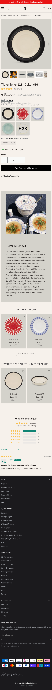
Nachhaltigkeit (6, 583)
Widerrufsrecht (6, 520)
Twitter (3, 616)
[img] (6, 456)
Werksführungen (7, 564)
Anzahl (3, 155)
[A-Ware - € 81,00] (9, 145)
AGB (2, 542)
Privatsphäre (5, 528)
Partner (4, 594)
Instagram (5, 608)
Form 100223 (13, 16)
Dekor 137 (39, 342)
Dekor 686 (13, 397)
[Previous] (3, 44)
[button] (7, 89)
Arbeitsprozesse (7, 572)
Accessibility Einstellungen (10, 539)
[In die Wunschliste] (23, 317)
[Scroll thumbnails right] (49, 74)
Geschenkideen (6, 495)
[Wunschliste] (44, 8)
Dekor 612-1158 (13, 342)
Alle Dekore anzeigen (26, 353)
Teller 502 (13, 394)
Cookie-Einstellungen (9, 531)
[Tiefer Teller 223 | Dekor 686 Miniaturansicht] (5, 75)
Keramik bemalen (7, 568)
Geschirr (4, 484)
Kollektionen (6, 498)
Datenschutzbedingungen (10, 646)
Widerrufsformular (8, 524)
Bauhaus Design (7, 579)
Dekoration (5, 491)
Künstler (4, 575)
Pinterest (4, 612)
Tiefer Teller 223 (26, 16)
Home (3, 16)
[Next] (48, 44)
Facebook (4, 605)
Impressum (5, 546)
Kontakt (4, 513)
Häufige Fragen (6, 517)
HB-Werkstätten (7, 557)
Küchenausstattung (8, 487)
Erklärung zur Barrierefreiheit (11, 535)
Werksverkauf (6, 561)
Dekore (3, 502)
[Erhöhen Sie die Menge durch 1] (22, 160)
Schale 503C (39, 394)
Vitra (2, 590)
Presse (3, 586)
